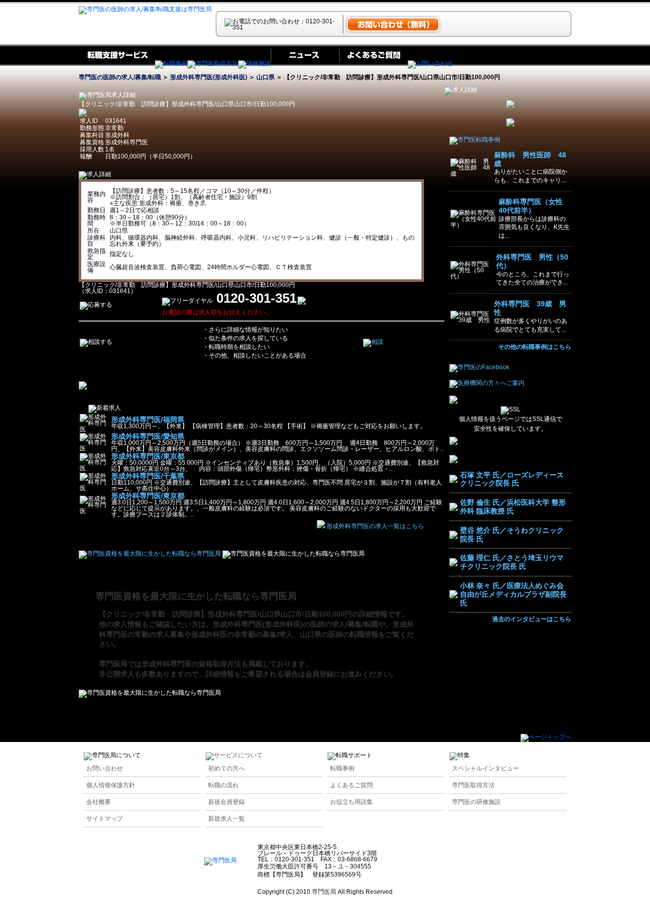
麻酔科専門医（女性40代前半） (531, 206)
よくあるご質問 (351, 785)
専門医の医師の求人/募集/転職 (120, 77)
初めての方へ (226, 768)
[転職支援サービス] (117, 63)
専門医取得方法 (473, 785)
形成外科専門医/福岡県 (147, 419)
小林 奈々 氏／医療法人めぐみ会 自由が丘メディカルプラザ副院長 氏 (513, 594)
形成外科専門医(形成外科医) (208, 77)
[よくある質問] (373, 63)
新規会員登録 (226, 801)
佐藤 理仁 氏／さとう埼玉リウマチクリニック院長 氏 (512, 562)
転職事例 (342, 768)
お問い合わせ (104, 768)
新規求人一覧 (226, 818)
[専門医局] (220, 860)
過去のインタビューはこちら (531, 619)
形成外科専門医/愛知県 (147, 436)
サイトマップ (104, 818)
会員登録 (319, 674)
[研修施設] (254, 63)
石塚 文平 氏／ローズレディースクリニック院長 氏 (512, 479)
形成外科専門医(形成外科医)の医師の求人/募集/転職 (295, 624)
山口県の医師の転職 (332, 634)
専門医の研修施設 (476, 801)
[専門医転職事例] (474, 139)
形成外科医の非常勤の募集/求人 (242, 634)
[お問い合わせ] (430, 63)
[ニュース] (305, 63)
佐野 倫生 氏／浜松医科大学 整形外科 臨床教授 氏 (513, 506)
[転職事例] (171, 63)
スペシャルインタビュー (485, 768)
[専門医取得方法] (212, 63)
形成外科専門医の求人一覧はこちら (375, 526)
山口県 (265, 77)
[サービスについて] (234, 755)
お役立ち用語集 (351, 801)
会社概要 (98, 801)
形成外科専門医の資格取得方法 (191, 664)
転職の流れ (223, 785)
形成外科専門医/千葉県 (147, 476)
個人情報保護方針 (110, 785)
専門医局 (113, 664)
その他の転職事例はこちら (534, 346)
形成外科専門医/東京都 (147, 456)
